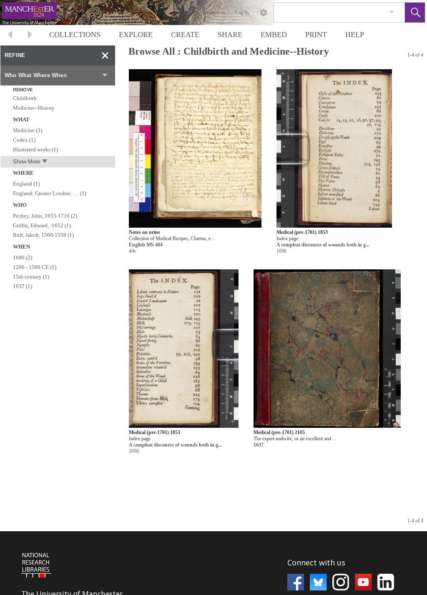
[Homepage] (157, 12)
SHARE (230, 34)
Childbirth (25, 98)
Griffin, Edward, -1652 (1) (42, 225)
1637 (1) (22, 286)
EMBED (274, 34)
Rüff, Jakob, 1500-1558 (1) (43, 235)
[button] (415, 13)
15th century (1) (31, 277)
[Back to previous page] (10, 35)
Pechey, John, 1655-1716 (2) (45, 216)
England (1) (26, 184)
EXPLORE (136, 34)
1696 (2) (22, 257)
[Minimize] (105, 55)
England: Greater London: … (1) (49, 193)
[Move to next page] (30, 35)
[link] (392, 12)
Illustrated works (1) (35, 149)
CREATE (185, 34)
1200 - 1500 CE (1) (34, 267)
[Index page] (334, 148)
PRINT (316, 34)
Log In (242, 12)
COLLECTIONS (74, 34)
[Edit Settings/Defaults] (264, 13)
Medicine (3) (27, 130)
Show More (26, 161)
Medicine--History (34, 108)
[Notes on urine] (195, 148)
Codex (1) (24, 140)
